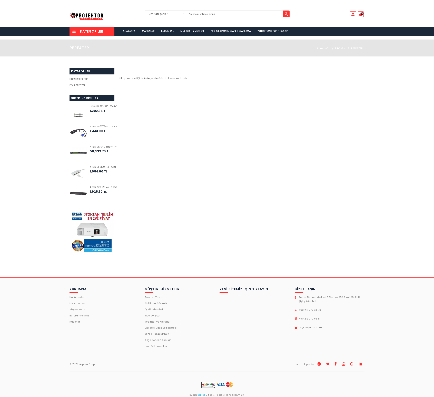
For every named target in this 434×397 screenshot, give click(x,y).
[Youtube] (343, 364)
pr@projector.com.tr (312, 327)
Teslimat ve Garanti (157, 321)
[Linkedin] (360, 364)
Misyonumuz (77, 303)
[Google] (352, 364)
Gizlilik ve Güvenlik (156, 303)
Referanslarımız (79, 315)
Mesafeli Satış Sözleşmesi (161, 328)
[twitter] (327, 364)
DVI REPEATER (78, 85)
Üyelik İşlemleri (154, 309)
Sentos (201, 394)
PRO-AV (340, 48)
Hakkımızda (77, 297)
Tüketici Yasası (154, 297)
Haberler (75, 321)
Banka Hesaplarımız (157, 334)
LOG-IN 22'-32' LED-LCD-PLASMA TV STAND (116, 106)
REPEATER (357, 48)
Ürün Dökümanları (156, 346)
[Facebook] (335, 364)
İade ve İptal (152, 315)
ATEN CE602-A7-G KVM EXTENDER (110, 187)
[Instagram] (319, 364)
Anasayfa (323, 48)
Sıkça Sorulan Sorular (158, 340)
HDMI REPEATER (79, 79)
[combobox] (166, 14)
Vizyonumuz (77, 309)
